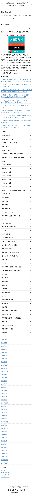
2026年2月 (4, 359)
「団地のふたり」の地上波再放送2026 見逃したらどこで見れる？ (16, 86)
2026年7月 (4, 343)
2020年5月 (4, 416)
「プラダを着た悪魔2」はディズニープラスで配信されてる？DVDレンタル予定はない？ (16, 126)
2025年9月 (4, 374)
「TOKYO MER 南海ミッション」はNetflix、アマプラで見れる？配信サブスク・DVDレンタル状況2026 (16, 81)
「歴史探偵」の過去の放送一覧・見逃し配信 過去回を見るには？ (16, 121)
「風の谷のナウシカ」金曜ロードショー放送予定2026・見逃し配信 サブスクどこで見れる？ (15, 96)
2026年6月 (4, 346)
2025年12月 (4, 365)
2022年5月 (4, 409)
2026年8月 (4, 340)
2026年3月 (4, 355)
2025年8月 (4, 378)
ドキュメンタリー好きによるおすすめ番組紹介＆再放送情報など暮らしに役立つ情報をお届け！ (16, 486)
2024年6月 (4, 406)
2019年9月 (4, 431)
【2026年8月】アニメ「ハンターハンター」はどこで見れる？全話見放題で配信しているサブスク (16, 91)
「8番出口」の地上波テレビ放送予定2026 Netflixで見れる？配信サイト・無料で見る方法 (16, 111)
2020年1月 (4, 419)
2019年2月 (4, 453)
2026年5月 (4, 349)
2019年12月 (4, 422)
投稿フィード (5, 472)
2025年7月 (4, 381)
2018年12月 (4, 460)
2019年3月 (4, 450)
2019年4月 (4, 447)
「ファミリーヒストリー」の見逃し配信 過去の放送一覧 (16, 106)
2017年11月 (4, 463)
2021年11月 (4, 412)
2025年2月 (4, 397)
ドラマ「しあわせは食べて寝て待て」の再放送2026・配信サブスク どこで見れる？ (14, 101)
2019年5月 (4, 444)
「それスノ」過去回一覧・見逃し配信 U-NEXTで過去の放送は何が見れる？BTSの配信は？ (16, 116)
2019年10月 (4, 428)
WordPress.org (5, 477)
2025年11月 (4, 368)
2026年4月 (4, 352)
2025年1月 (4, 400)
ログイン (3, 470)
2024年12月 (4, 403)
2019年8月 (4, 435)
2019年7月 (4, 438)
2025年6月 (4, 384)
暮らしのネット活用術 (16, 5)
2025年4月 (4, 390)
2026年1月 (4, 362)
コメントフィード (6, 475)
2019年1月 (4, 457)
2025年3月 (4, 393)
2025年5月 (4, 387)
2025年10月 (4, 371)
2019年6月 (4, 441)
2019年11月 (4, 425)
